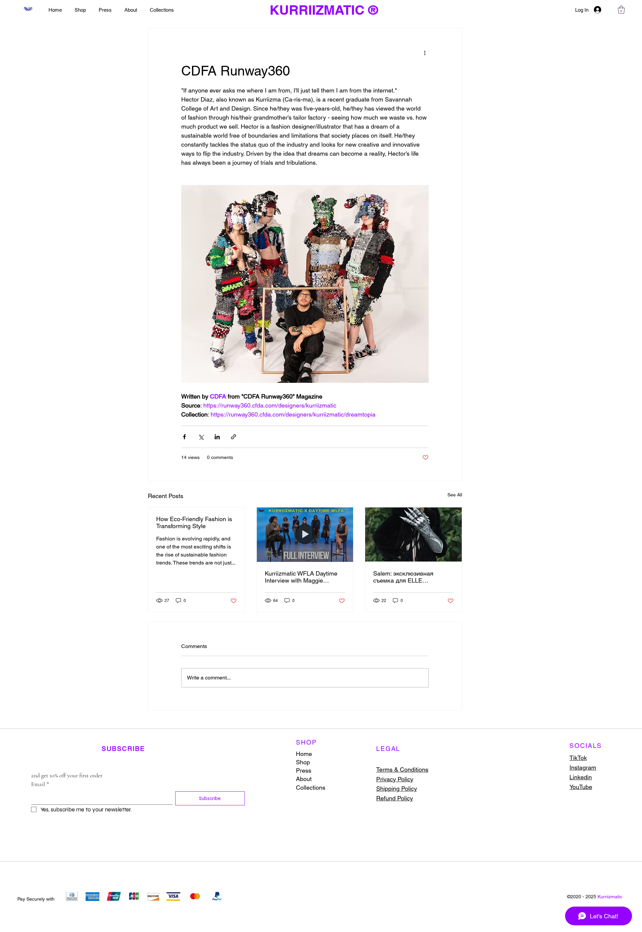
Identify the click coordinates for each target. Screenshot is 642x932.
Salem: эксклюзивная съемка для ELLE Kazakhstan (403, 577)
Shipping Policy (396, 788)
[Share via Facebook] (184, 437)
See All (454, 494)
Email (40, 784)
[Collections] (349, 787)
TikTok (578, 757)
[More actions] (425, 52)
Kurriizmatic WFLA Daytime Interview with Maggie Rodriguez (301, 577)
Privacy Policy (394, 779)
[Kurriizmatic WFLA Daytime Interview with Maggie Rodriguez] (305, 534)
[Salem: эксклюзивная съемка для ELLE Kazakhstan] (413, 534)
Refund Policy (394, 798)
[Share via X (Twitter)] (201, 437)
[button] (621, 10)
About (304, 778)
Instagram (582, 767)
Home (304, 753)
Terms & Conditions (402, 769)
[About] (349, 779)
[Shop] (349, 762)
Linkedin (580, 777)
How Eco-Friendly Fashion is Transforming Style (194, 522)
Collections (310, 787)
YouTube (580, 786)
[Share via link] (233, 437)
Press (303, 770)
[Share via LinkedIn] (217, 437)
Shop (303, 762)
